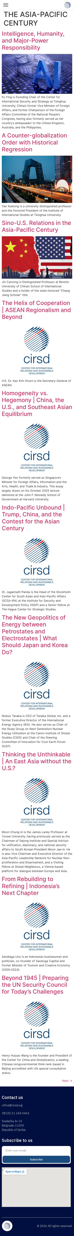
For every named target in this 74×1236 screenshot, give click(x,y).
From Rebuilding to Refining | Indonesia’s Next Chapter (31, 885)
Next (67, 1081)
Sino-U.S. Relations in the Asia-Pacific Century (36, 226)
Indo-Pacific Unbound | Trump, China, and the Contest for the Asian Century (33, 518)
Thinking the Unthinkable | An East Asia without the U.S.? (36, 761)
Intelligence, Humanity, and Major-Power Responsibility (33, 40)
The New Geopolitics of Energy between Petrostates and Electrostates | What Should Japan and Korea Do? (35, 635)
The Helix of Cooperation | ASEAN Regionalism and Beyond (36, 309)
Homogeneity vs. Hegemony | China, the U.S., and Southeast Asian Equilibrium (37, 403)
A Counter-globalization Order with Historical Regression (34, 142)
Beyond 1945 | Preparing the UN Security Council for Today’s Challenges (35, 984)
